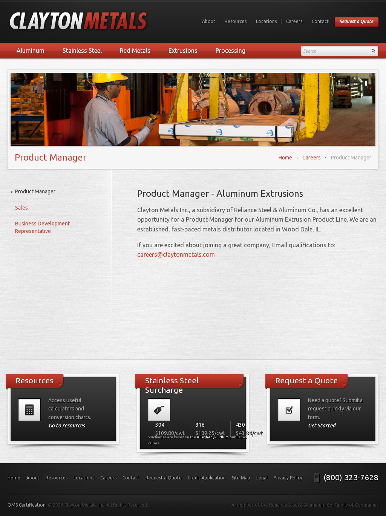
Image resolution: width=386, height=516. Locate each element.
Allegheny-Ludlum (213, 437)
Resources (236, 21)
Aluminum (30, 50)
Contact (320, 21)
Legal (262, 477)
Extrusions (183, 50)
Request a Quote (356, 21)
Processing (230, 50)
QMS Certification (27, 504)
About (208, 21)
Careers (294, 21)
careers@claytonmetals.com (176, 254)
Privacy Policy (288, 477)
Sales (21, 208)
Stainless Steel (82, 50)
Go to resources (66, 426)
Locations (266, 21)
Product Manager (35, 191)
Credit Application (207, 477)
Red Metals (135, 50)
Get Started (321, 426)
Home (285, 158)
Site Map (241, 477)
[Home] (79, 22)
